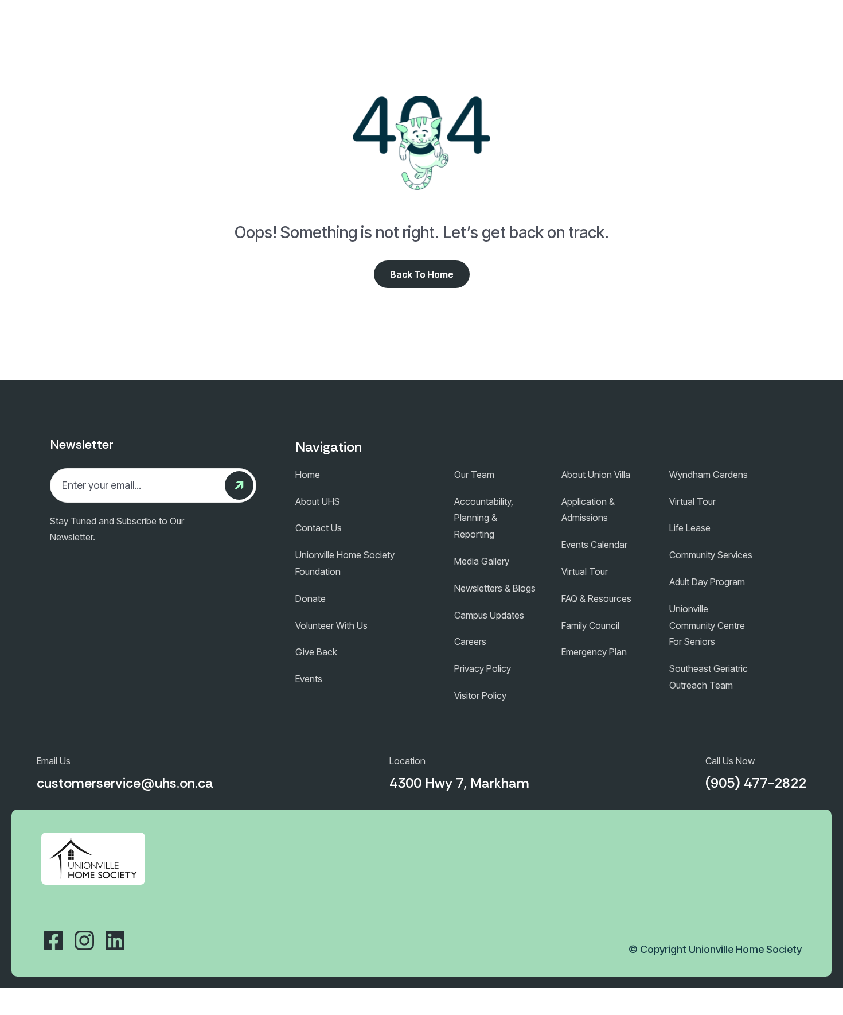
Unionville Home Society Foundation (345, 563)
